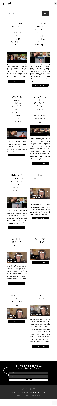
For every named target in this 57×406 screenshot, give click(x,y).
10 (31, 353)
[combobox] (24, 13)
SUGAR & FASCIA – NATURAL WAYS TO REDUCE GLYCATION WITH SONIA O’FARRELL (17, 109)
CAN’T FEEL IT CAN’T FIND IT (17, 242)
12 (35, 353)
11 (33, 353)
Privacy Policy (36, 395)
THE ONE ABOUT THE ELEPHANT (40, 178)
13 (37, 353)
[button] (55, 3)
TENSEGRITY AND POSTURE (17, 298)
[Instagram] (23, 389)
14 (39, 353)
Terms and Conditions (23, 395)
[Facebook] (26, 389)
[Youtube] (34, 389)
